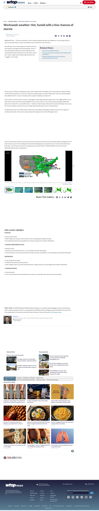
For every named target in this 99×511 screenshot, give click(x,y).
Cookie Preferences (48, 508)
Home (5, 21)
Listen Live (11, 7)
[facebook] (68, 497)
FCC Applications (69, 505)
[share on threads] (62, 197)
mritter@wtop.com (15, 34)
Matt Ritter (9, 34)
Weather (42, 3)
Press (51, 491)
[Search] (81, 3)
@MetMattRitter (18, 320)
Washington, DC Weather (29, 377)
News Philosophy (33, 493)
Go (91, 492)
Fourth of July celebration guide (14, 355)
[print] (71, 197)
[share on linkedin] (65, 197)
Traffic (36, 3)
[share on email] (68, 197)
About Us (32, 491)
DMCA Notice (44, 505)
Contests (42, 491)
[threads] (90, 497)
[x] (77, 497)
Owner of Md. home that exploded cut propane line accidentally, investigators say (59, 357)
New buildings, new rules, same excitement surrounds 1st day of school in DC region (58, 372)
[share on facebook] (57, 197)
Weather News (39, 377)
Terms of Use (23, 505)
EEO (50, 505)
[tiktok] (81, 497)
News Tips (42, 495)
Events (41, 500)
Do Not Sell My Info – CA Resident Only (81, 505)
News (29, 3)
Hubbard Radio (37, 505)
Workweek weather (40, 379)
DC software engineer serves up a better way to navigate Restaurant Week (59, 365)
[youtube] (86, 497)
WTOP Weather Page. (56, 312)
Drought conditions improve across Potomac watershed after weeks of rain (27, 367)
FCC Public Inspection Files (58, 505)
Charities (42, 497)
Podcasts (52, 493)
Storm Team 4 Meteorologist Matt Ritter (26, 379)
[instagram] (73, 497)
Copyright (30, 505)
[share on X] (60, 197)
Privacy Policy (16, 505)
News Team (32, 495)
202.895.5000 (90, 484)
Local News (19, 377)
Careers (31, 497)
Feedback (10, 505)
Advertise (32, 500)
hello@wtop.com (68, 484)
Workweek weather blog (52, 379)
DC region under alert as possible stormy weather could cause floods (26, 359)
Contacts (42, 493)
